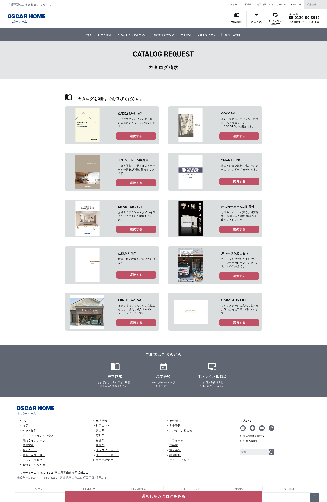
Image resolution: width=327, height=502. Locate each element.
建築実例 (185, 35)
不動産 (248, 4)
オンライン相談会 (180, 430)
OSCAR (297, 4)
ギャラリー (30, 450)
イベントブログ (33, 459)
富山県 (100, 430)
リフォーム (234, 4)
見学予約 (175, 425)
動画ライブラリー (34, 455)
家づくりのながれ (34, 464)
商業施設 (261, 4)
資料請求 (175, 420)
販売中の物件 (233, 35)
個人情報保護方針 (254, 436)
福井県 (100, 440)
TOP (26, 420)
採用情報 (312, 4)
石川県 (100, 435)
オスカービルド (279, 4)
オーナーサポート (107, 455)
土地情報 (101, 420)
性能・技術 (104, 35)
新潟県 (100, 445)
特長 (89, 35)
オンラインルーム (107, 450)
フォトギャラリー (207, 35)
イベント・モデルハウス (132, 35)
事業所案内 (250, 440)
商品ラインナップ (163, 35)
